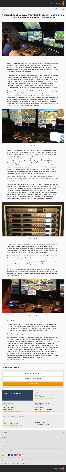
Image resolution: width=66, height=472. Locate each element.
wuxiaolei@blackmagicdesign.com (13, 411)
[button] (29, 58)
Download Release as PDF (33, 373)
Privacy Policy (27, 463)
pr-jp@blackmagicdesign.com (44, 398)
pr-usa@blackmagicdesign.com (12, 425)
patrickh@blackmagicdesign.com (45, 411)
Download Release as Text (33, 378)
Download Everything (33, 383)
